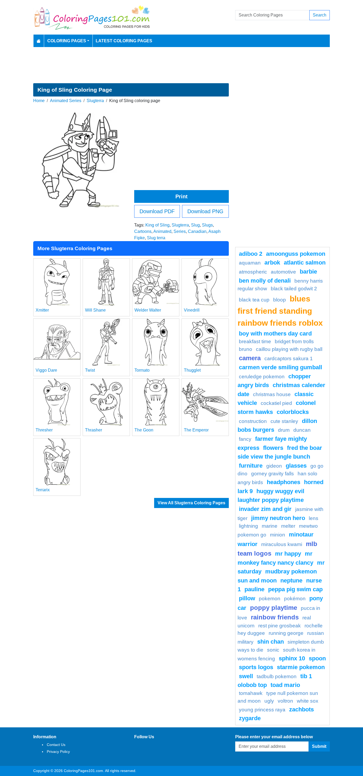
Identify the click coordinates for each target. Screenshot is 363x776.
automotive (283, 272)
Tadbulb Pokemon (277, 676)
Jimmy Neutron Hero (278, 518)
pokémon (295, 598)
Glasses (296, 465)
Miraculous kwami (281, 544)
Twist (90, 370)
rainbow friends (275, 617)
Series (180, 231)
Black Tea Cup (254, 300)
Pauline (254, 589)
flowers (273, 447)
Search (319, 15)
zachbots (301, 709)
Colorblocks (293, 412)
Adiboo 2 (250, 253)
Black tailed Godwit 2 (294, 288)
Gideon (274, 466)
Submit (319, 746)
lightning (248, 526)
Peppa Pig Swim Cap (295, 589)
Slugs (207, 225)
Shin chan (270, 641)
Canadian (197, 231)
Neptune (291, 580)
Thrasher (93, 430)
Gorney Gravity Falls (272, 473)
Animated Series (65, 100)
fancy (245, 439)
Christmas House (272, 394)
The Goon (143, 430)
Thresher (44, 430)
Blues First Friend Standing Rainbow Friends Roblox (280, 310)
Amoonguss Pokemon (295, 253)
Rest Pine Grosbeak (279, 625)
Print (181, 196)
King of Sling (157, 225)
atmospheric (253, 272)
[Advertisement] (181, 65)
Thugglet (192, 370)
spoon (317, 658)
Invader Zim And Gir (265, 509)
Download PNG (205, 211)
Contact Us (56, 745)
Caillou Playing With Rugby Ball (289, 349)
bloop (279, 300)
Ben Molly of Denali (265, 280)
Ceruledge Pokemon (262, 376)
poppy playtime (273, 607)
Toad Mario (285, 685)
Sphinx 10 (292, 658)
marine (269, 526)
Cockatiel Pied (276, 403)
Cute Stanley (284, 421)
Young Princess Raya (262, 709)
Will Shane (95, 310)
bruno (245, 349)
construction (253, 421)
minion (277, 535)
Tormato (142, 370)
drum (284, 430)
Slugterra (95, 100)
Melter (288, 526)
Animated (162, 231)
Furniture (251, 465)
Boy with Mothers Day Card (275, 333)
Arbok (272, 262)
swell (246, 676)
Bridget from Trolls (294, 341)
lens (313, 518)
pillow (247, 598)
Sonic (273, 650)
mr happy (288, 553)
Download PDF (157, 211)
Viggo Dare (46, 370)
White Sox (307, 701)
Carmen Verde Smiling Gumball (280, 367)
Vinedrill (192, 310)
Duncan (302, 430)
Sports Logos (256, 667)
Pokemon (269, 598)
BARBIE (308, 271)
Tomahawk (251, 693)
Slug (195, 225)
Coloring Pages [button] (66, 41)
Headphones (283, 482)
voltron (285, 701)
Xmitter (42, 310)
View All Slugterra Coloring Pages (191, 503)
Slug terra (156, 238)
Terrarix (43, 490)
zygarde (250, 718)
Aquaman (250, 263)
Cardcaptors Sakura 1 (288, 358)
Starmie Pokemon (301, 667)
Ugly (269, 701)
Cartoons (142, 231)
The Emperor (196, 430)
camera (250, 358)
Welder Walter (147, 310)
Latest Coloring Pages (124, 41)
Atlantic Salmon (305, 262)
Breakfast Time (255, 341)
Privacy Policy (58, 751)
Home (39, 100)
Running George (286, 633)
